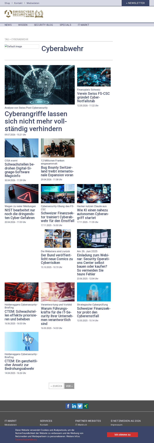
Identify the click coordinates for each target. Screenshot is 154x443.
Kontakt (18, 3)
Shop (7, 3)
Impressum (117, 424)
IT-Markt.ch (81, 424)
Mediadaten (33, 3)
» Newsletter (135, 3)
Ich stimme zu (122, 434)
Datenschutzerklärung (26, 439)
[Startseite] (28, 14)
